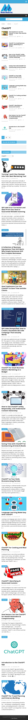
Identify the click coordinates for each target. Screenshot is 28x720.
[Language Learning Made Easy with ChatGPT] (14, 504)
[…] (4, 188)
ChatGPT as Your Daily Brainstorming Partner (15, 76)
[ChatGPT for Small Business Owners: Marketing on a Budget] (14, 359)
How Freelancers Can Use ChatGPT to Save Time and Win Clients (17, 33)
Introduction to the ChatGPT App (17, 127)
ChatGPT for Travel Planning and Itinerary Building (13, 697)
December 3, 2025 (14, 47)
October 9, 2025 (13, 129)
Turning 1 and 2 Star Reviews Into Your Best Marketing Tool (14, 175)
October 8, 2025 (6, 700)
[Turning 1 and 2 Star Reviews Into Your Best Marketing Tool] (14, 165)
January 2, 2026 (6, 336)
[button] (26, 1)
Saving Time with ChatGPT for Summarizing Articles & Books (17, 66)
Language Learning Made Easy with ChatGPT (17, 86)
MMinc (19, 36)
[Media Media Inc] (8, 13)
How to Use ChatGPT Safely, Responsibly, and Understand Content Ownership (17, 56)
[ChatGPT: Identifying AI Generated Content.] (14, 572)
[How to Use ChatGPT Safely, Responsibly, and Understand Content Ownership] (14, 398)
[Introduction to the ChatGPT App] (14, 648)
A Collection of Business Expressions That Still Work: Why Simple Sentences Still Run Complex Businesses (13, 250)
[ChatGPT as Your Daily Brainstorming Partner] (14, 470)
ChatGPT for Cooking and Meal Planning (17, 96)
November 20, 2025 (14, 59)
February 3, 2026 (6, 255)
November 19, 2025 (14, 69)
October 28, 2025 (13, 88)
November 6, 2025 (14, 78)
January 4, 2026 (13, 36)
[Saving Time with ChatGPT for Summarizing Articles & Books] (14, 435)
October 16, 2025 (13, 108)
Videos (9, 24)
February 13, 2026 (7, 214)
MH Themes (14, 718)
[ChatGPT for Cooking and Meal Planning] (14, 539)
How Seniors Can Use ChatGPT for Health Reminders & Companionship (17, 117)
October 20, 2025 (13, 98)
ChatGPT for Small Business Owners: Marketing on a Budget (16, 44)
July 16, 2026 (5, 178)
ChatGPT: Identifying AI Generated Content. (15, 106)
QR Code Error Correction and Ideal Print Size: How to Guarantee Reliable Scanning (13, 210)
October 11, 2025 (13, 119)
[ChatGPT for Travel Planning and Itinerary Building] (14, 687)
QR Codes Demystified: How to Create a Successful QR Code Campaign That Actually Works (14, 331)
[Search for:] (14, 19)
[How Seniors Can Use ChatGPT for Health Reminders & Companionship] (14, 606)
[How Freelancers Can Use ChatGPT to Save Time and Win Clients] (14, 278)
